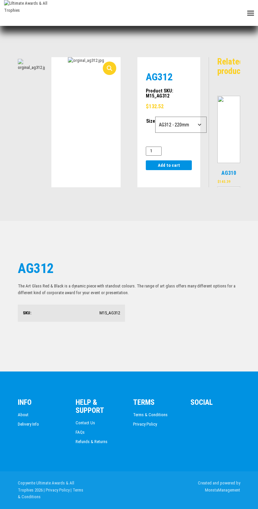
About (23, 414)
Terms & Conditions (150, 414)
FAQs (80, 432)
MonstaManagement (222, 490)
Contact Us (85, 422)
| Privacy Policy (57, 490)
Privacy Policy (145, 424)
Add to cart (169, 165)
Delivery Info (28, 424)
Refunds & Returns (92, 441)
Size (150, 121)
